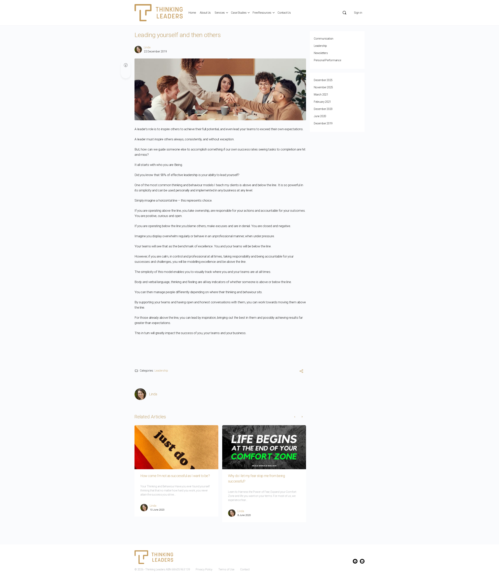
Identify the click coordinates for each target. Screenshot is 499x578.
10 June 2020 (157, 509)
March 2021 (321, 94)
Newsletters (321, 53)
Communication (323, 38)
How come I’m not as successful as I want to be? (175, 476)
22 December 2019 (155, 51)
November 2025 (323, 87)
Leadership (161, 370)
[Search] (344, 12)
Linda (147, 47)
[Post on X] (125, 72)
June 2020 (320, 116)
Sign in (358, 12)
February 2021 (322, 101)
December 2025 (323, 80)
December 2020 (323, 109)
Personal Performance (327, 60)
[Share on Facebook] (125, 65)
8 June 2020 (244, 515)
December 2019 (323, 123)
